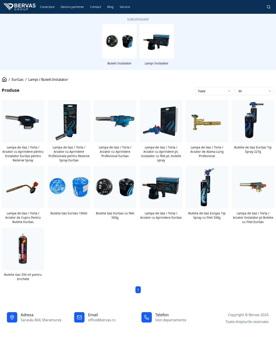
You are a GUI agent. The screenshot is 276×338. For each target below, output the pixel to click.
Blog (110, 7)
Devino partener (72, 7)
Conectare (47, 7)
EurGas (18, 79)
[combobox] (214, 91)
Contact (95, 7)
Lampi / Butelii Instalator (48, 79)
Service (125, 7)
